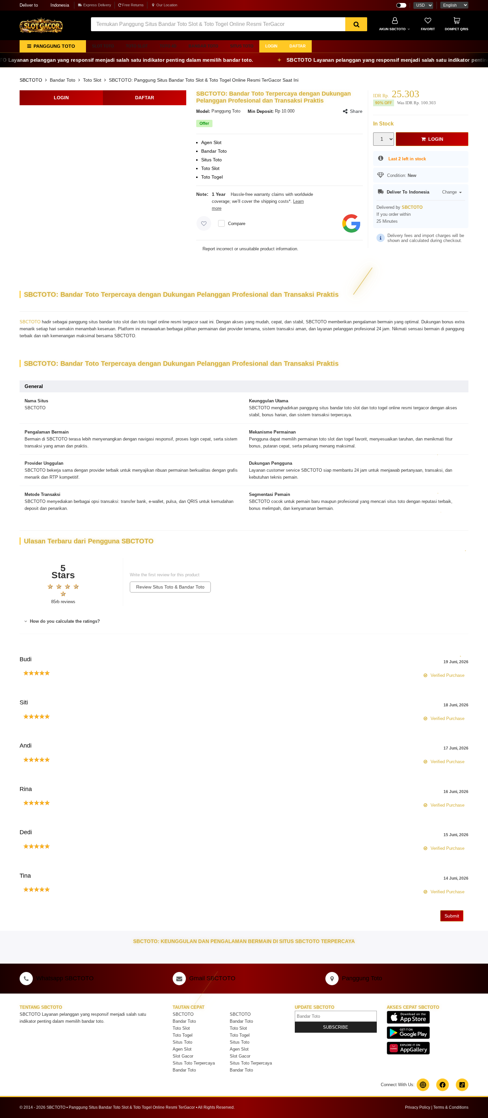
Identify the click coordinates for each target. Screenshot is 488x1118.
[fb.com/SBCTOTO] (442, 1084)
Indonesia (44, 5)
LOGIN (271, 46)
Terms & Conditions (450, 1107)
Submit (452, 915)
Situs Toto (182, 1042)
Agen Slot (182, 1049)
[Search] (356, 24)
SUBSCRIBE (335, 1027)
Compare (236, 223)
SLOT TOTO (103, 46)
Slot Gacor (183, 1056)
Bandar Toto (62, 80)
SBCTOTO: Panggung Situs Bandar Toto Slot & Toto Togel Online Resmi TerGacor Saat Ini (203, 80)
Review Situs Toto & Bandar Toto (170, 587)
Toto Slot (92, 80)
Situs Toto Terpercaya (194, 1063)
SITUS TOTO (241, 46)
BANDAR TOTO (203, 46)
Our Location (166, 5)
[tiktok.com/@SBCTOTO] (462, 1084)
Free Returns (132, 5)
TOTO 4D (168, 46)
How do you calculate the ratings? (64, 621)
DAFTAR (297, 46)
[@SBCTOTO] (423, 1084)
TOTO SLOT (137, 46)
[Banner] (41, 25)
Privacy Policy (417, 1107)
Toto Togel (183, 1035)
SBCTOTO (31, 80)
